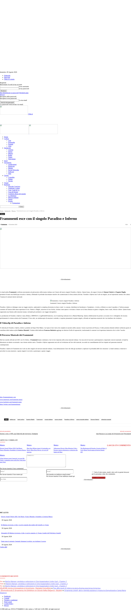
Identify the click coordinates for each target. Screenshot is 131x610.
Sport (6, 161)
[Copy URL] (100, 273)
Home (6, 137)
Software (11, 172)
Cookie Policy (8, 604)
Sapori (10, 199)
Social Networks (13, 170)
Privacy (2, 95)
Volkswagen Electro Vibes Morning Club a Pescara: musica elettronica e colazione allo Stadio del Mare (66, 450)
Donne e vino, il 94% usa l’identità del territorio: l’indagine (19, 434)
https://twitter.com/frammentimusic (10, 404)
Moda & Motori (13, 197)
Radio (10, 155)
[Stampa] (92, 273)
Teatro (10, 157)
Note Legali (8, 602)
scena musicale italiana (82, 419)
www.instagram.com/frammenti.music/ (11, 399)
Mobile (10, 168)
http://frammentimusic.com (8, 397)
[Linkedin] (55, 273)
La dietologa (12, 196)
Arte (9, 140)
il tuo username (24, 86)
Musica (10, 153)
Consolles (11, 177)
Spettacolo (7, 148)
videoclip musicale (106, 419)
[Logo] (14, 133)
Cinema (10, 150)
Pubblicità (7, 596)
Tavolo (10, 181)
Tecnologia (7, 162)
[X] (47, 273)
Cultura (6, 139)
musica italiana (49, 419)
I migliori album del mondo (17, 194)
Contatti (6, 598)
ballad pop (12, 419)
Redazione (4, 224)
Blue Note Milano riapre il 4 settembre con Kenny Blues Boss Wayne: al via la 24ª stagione (38, 450)
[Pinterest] (70, 273)
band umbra (21, 419)
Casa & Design (13, 192)
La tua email (23, 100)
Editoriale (7, 75)
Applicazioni (12, 164)
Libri (9, 146)
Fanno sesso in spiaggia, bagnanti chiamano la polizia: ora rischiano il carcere (23, 541)
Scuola (10, 201)
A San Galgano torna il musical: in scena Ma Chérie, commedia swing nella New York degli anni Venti (13, 460)
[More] (107, 273)
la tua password (24, 89)
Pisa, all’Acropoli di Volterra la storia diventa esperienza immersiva (76, 588)
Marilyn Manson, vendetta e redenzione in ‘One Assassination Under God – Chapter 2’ (36, 581)
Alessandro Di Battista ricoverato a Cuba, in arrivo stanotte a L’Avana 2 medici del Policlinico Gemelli (31, 533)
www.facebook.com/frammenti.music (11, 402)
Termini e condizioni (10, 600)
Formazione (16, 203)
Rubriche (7, 185)
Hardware (11, 166)
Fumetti (10, 144)
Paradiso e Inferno (69, 419)
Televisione (12, 159)
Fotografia (11, 142)
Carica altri (3, 547)
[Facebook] (39, 273)
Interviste (7, 77)
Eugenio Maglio (30, 419)
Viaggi (6, 183)
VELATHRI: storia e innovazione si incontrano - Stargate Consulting (25, 588)
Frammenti (40, 419)
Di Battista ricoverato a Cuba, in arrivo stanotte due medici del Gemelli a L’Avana (25, 525)
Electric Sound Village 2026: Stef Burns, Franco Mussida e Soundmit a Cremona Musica (27, 516)
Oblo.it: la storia (9, 79)
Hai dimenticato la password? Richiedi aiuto (14, 93)
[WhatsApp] (77, 273)
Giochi (6, 175)
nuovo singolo (58, 419)
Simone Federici (95, 419)
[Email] (85, 273)
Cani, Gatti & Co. (14, 190)
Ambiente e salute (14, 188)
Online (10, 179)
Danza (10, 151)
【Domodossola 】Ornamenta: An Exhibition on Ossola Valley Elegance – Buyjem (31, 590)
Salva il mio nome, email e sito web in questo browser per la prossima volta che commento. (110, 473)
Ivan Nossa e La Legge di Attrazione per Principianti (113, 434)
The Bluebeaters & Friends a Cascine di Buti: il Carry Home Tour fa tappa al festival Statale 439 (93, 450)
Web (9, 174)
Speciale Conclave (14, 186)
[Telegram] (62, 273)
